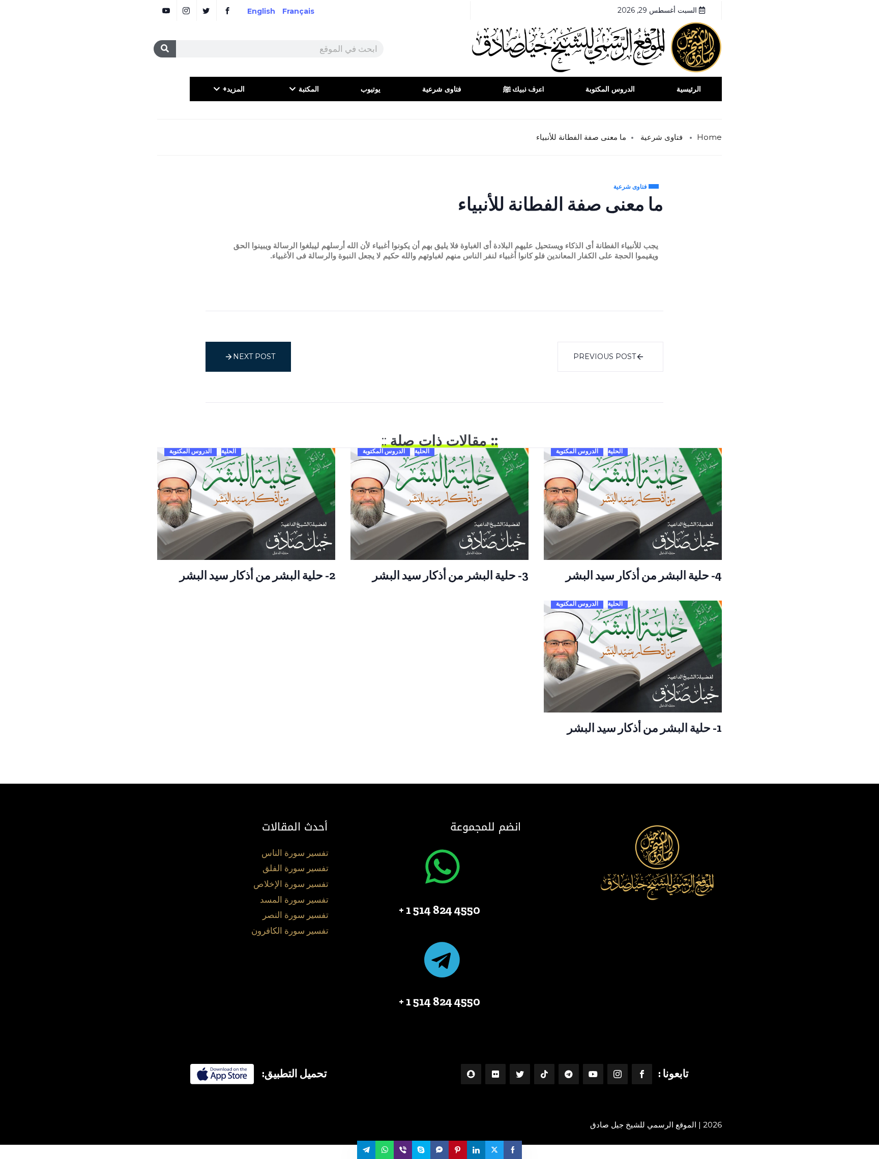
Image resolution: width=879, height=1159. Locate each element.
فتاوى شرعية (441, 89)
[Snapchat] (471, 1074)
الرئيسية (689, 89)
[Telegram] (569, 1074)
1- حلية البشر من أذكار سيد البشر (644, 728)
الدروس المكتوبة (610, 89)
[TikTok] (544, 1074)
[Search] (165, 48)
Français (305, 11)
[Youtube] (593, 1074)
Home (709, 137)
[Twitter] (520, 1074)
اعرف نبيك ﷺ (523, 89)
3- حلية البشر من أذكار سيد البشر (450, 575)
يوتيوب (370, 89)
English (261, 11)
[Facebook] (642, 1074)
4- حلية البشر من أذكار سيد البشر (644, 575)
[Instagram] (617, 1074)
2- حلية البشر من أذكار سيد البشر (257, 575)
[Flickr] (495, 1074)
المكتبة (309, 89)
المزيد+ (234, 89)
